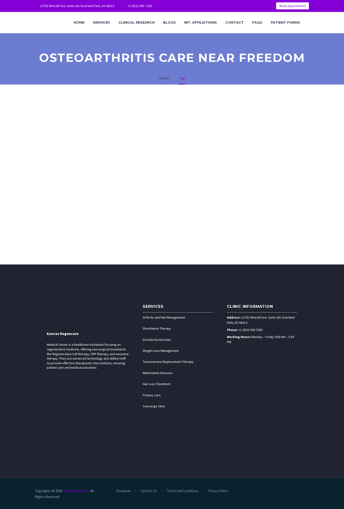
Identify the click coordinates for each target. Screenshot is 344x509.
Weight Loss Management (161, 351)
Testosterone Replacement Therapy (168, 362)
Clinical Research (136, 22)
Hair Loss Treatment (157, 384)
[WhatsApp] (205, 6)
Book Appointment (292, 6)
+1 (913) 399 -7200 (140, 6)
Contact (234, 22)
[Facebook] (170, 6)
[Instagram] (191, 6)
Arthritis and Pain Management (164, 317)
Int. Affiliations (200, 22)
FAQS (257, 22)
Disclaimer (123, 491)
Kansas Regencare (62, 333)
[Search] (309, 23)
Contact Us (149, 491)
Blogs (169, 22)
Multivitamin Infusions (158, 373)
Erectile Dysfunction (157, 340)
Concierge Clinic (154, 406)
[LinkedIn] (177, 6)
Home (79, 22)
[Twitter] (184, 6)
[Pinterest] (198, 6)
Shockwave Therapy (157, 328)
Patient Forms (285, 22)
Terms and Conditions (182, 491)
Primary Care (152, 395)
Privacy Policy (218, 491)
